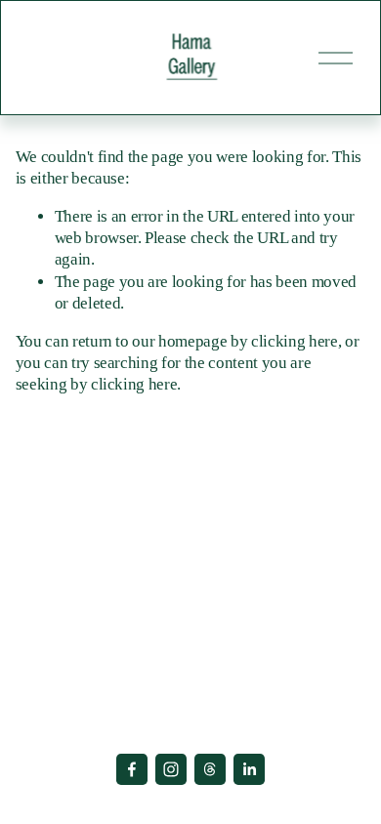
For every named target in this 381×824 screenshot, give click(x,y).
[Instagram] (171, 769)
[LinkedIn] (249, 769)
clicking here (294, 341)
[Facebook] (132, 769)
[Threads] (210, 769)
